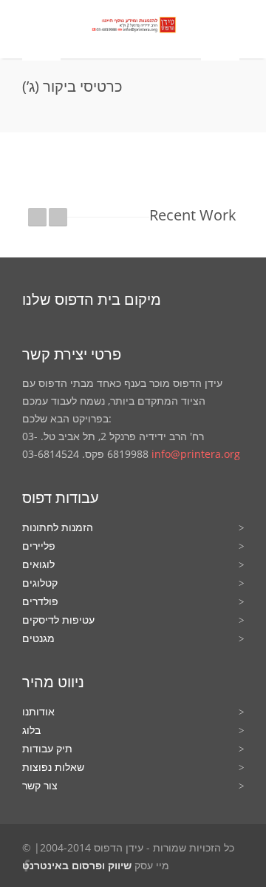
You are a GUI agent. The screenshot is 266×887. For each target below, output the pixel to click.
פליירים (38, 546)
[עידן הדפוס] (131, 26)
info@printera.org (195, 454)
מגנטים (38, 638)
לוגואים (38, 564)
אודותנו (38, 711)
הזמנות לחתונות (57, 527)
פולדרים (40, 601)
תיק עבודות (47, 748)
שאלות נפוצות (53, 767)
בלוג (31, 730)
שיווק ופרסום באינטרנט (77, 865)
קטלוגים (40, 583)
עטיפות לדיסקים (58, 620)
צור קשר (40, 785)
